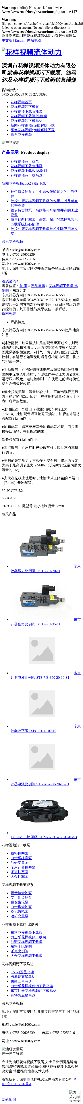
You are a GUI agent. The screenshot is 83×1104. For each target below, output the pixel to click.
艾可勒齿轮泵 (21, 897)
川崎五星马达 (21, 981)
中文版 (7, 40)
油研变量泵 (19, 862)
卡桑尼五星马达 (23, 977)
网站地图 (34, 40)
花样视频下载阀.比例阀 (29, 116)
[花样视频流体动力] (32, 52)
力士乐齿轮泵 (21, 907)
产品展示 (10, 152)
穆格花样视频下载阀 (26, 932)
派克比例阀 (19, 951)
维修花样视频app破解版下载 (33, 130)
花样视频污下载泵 (25, 107)
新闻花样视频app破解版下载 (33, 125)
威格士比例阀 (21, 946)
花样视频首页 (21, 102)
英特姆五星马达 (23, 995)
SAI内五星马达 (22, 972)
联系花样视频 (21, 134)
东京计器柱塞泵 (23, 867)
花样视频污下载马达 (26, 121)
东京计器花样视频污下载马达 (34, 991)
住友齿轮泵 (19, 902)
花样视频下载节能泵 (26, 111)
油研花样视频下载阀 (26, 942)
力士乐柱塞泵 (21, 858)
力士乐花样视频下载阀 (28, 937)
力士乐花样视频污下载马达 (32, 986)
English (20, 40)
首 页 (23, 286)
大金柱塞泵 (19, 876)
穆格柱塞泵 (19, 853)
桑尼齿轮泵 (19, 911)
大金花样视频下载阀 (26, 956)
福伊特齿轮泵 (21, 893)
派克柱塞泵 (19, 872)
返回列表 (9, 314)
